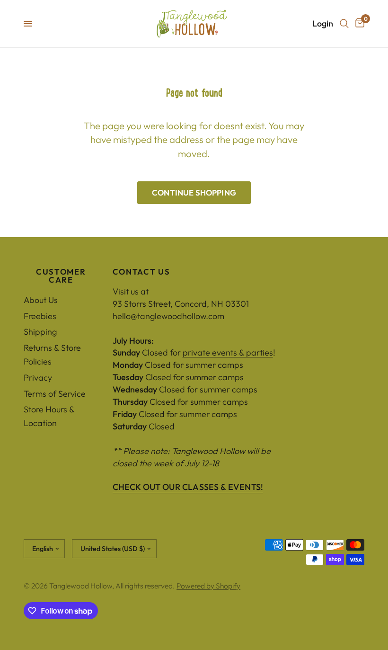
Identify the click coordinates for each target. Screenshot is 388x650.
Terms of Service (55, 393)
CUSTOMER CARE (61, 276)
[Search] (344, 23)
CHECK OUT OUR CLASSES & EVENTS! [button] (188, 487)
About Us (41, 299)
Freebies (40, 316)
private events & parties (228, 352)
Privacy (38, 377)
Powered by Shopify (208, 585)
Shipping (40, 331)
